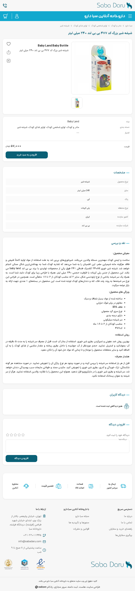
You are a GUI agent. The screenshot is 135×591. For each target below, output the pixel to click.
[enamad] (40, 565)
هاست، (82, 587)
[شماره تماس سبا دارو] (24, 6)
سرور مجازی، (59, 587)
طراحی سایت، (93, 587)
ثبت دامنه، (72, 587)
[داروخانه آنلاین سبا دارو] (110, 5)
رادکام (50, 587)
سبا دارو (129, 25)
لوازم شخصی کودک (99, 25)
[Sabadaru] (104, 16)
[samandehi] (8, 565)
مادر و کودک (116, 25)
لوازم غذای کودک (80, 25)
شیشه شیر (64, 25)
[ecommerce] (25, 565)
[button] (9, 44)
